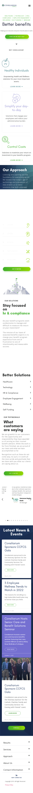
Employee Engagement (21, 18)
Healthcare (9, 16)
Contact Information (13, 769)
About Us (7, 763)
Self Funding (16, 20)
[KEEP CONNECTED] (16, 775)
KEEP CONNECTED (16, 777)
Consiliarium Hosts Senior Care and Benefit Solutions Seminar (16, 624)
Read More (10, 570)
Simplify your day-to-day (16, 108)
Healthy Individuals (16, 70)
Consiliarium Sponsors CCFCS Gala (15, 546)
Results (6, 742)
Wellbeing (6, 20)
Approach (7, 756)
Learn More (15, 87)
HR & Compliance (10, 393)
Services (7, 749)
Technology (19, 16)
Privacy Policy (9, 785)
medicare (27, 20)
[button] (29, 5)
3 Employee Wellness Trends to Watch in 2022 (16, 586)
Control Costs (16, 147)
